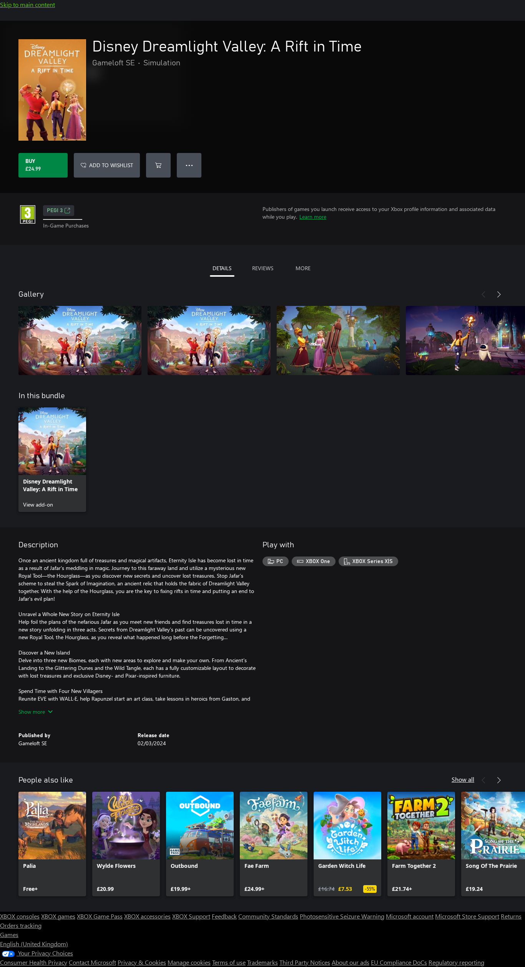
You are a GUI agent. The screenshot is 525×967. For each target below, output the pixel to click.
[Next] (499, 294)
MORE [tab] (303, 268)
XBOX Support (191, 916)
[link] (52, 459)
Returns (511, 916)
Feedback (224, 916)
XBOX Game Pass (100, 916)
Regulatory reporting (456, 962)
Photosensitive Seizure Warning (342, 916)
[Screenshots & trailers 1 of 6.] (79, 340)
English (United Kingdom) (34, 944)
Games (9, 934)
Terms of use (229, 962)
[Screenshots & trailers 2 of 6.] (209, 340)
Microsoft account (410, 916)
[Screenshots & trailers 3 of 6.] (338, 340)
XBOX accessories (147, 916)
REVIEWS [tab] (262, 268)
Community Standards (268, 916)
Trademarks (262, 962)
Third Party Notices (304, 962)
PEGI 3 (55, 210)
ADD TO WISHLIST (111, 165)
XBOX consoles (20, 916)
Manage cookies (189, 962)
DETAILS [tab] (222, 268)
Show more (31, 711)
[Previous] (483, 294)
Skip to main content (27, 4)
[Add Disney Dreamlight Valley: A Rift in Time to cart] (158, 165)
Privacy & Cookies (142, 962)
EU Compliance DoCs (399, 962)
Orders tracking (21, 925)
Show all (463, 779)
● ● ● (189, 165)
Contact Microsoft (92, 962)
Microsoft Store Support (467, 916)
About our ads (350, 962)
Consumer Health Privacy (33, 962)
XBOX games (58, 916)
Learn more (312, 216)
